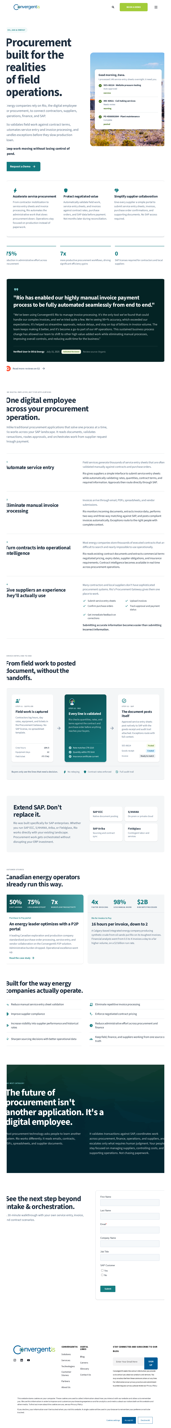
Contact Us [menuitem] (85, 1374)
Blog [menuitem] (82, 1356)
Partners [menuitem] (65, 1381)
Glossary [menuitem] (84, 1368)
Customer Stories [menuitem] (66, 1373)
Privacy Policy (152, 1386)
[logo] (34, 1349)
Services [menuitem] (65, 1360)
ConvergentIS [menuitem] (68, 1347)
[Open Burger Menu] (156, 7)
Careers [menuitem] (84, 1362)
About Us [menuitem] (65, 1387)
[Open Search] (113, 6)
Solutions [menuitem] (66, 1354)
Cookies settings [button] (113, 1420)
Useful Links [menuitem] (84, 1348)
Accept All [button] (129, 1420)
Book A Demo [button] (134, 7)
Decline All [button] (145, 1420)
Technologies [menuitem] (68, 1366)
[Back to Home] (26, 7)
